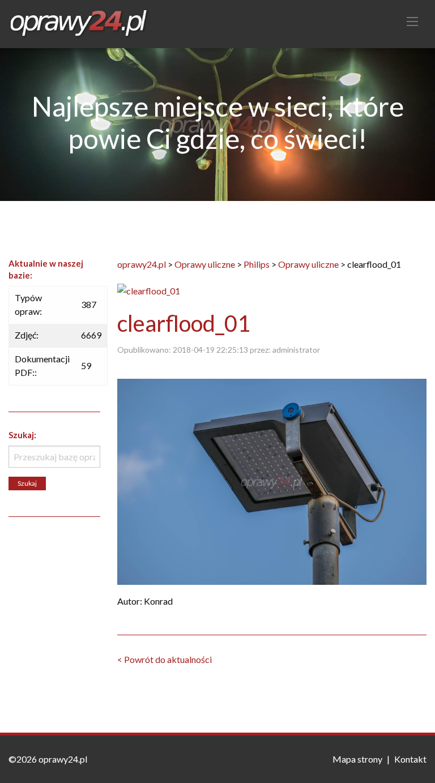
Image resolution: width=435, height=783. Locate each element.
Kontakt (410, 759)
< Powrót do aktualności (164, 659)
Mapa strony (357, 759)
